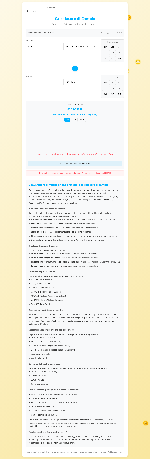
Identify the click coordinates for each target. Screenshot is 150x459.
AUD (112, 58)
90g (74, 120)
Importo (29, 41)
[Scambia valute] (75, 68)
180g (82, 120)
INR (119, 58)
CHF (112, 53)
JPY (105, 53)
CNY (119, 53)
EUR (105, 47)
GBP (119, 47)
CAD (105, 58)
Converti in (30, 76)
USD (112, 47)
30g (67, 120)
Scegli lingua (50, 7)
